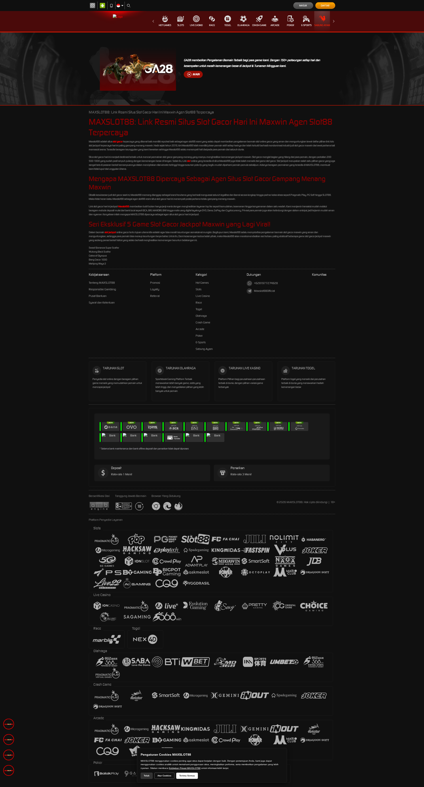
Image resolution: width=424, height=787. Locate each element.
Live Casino (196, 25)
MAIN (196, 74)
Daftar (325, 5)
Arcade (275, 25)
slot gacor (118, 141)
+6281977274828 (266, 283)
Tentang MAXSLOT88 (102, 283)
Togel (227, 25)
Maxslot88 (123, 206)
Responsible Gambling (102, 289)
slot (189, 160)
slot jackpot (110, 232)
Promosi (155, 283)
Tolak (147, 775)
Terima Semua (187, 775)
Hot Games (165, 25)
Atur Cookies (164, 775)
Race (212, 25)
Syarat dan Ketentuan (102, 302)
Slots (180, 25)
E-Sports (306, 25)
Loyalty (154, 289)
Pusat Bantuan (97, 296)
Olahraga (243, 25)
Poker (290, 25)
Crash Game (259, 25)
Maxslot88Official (264, 291)
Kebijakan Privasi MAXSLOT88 (185, 768)
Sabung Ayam (322, 25)
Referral (155, 296)
